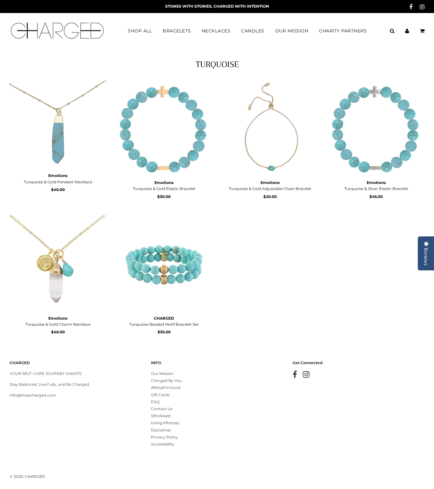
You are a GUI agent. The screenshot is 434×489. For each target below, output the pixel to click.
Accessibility (162, 444)
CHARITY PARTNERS (343, 31)
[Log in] (407, 31)
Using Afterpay (165, 422)
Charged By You (166, 380)
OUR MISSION (292, 31)
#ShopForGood (165, 387)
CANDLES (252, 31)
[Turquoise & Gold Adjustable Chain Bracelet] (270, 128)
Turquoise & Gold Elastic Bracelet (164, 188)
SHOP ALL (140, 31)
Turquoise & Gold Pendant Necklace (58, 182)
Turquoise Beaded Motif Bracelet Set (164, 324)
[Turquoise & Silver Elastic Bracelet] (376, 128)
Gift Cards (160, 394)
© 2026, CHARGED (27, 476)
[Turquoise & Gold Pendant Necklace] (58, 124)
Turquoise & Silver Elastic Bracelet (376, 188)
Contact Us (162, 408)
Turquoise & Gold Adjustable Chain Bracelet (270, 188)
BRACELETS (177, 31)
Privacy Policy (164, 437)
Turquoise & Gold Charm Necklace (58, 324)
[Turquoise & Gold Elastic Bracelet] (164, 128)
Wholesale (161, 415)
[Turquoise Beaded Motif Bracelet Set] (164, 263)
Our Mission (162, 373)
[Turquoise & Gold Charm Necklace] (58, 263)
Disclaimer (161, 430)
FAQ (155, 401)
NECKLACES (216, 31)
